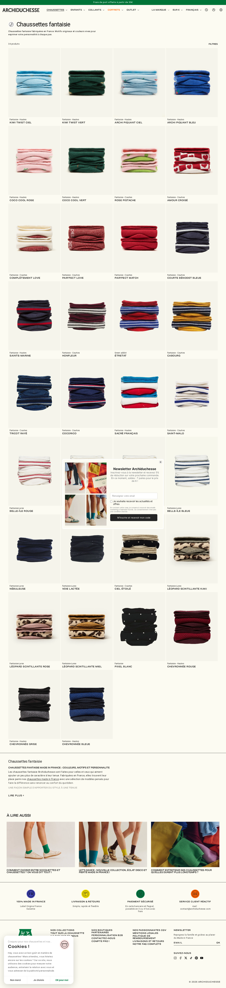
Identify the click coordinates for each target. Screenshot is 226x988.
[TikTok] (191, 957)
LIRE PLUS (16, 795)
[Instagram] (175, 957)
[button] (57, 10)
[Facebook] (180, 957)
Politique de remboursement (144, 937)
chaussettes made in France (43, 779)
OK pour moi (61, 980)
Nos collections (62, 930)
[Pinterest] (196, 957)
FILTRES (213, 44)
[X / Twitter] (185, 957)
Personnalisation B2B (107, 935)
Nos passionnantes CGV (149, 930)
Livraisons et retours (148, 941)
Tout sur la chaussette (67, 933)
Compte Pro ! (100, 941)
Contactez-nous (103, 938)
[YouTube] (201, 957)
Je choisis (38, 980)
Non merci (15, 980)
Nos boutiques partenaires (101, 931)
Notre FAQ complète (147, 944)
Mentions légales (145, 933)
